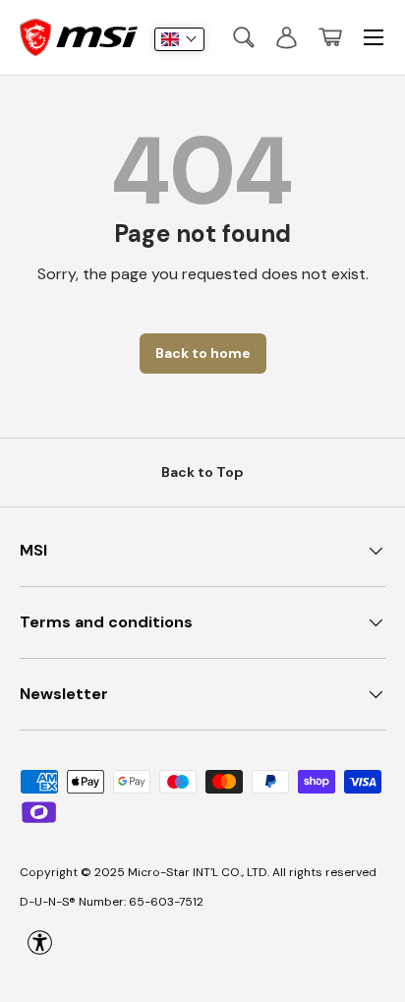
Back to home (203, 353)
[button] (330, 37)
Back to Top (202, 472)
